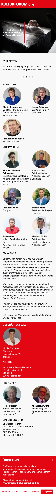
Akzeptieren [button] (47, 492)
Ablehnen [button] (34, 491)
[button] (23, 76)
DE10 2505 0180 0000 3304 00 (18, 426)
